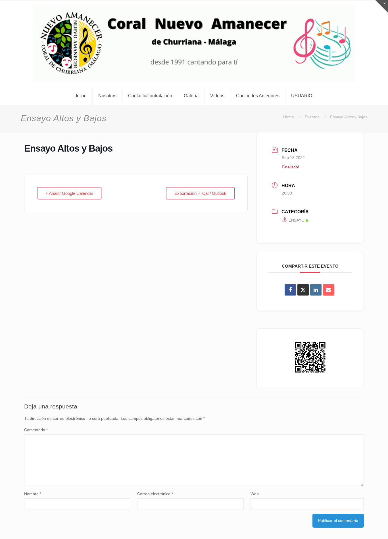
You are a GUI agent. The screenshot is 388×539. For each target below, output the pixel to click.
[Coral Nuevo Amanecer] (194, 43)
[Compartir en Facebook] (290, 290)
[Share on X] (303, 290)
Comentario (36, 430)
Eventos (312, 117)
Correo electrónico (155, 493)
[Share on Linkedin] (316, 290)
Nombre (32, 493)
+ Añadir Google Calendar (69, 193)
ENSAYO (296, 220)
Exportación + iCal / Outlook (200, 193)
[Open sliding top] (381, 6)
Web (255, 493)
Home (288, 117)
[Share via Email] (328, 290)
